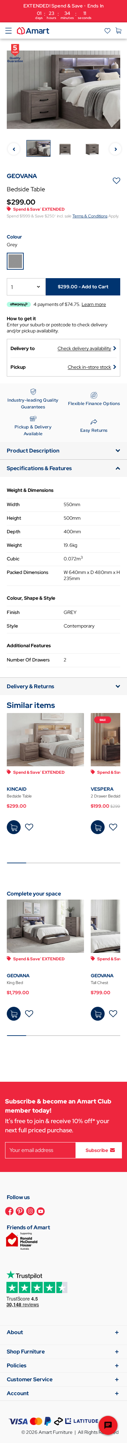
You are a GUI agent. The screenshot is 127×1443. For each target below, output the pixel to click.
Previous (14, 149)
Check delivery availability (84, 348)
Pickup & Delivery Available (33, 430)
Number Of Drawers (28, 660)
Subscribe (97, 1150)
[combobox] (26, 286)
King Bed (15, 982)
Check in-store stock (89, 367)
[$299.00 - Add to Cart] (14, 827)
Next (115, 149)
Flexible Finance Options (94, 403)
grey (12, 245)
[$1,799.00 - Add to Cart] (14, 1014)
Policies (16, 1365)
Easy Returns (94, 430)
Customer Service (29, 1379)
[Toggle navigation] (8, 30)
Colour (14, 237)
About (15, 1332)
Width (13, 504)
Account (18, 1393)
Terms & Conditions (89, 216)
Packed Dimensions (27, 572)
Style (12, 626)
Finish (13, 612)
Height (14, 518)
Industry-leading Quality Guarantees (32, 403)
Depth (13, 531)
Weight (14, 545)
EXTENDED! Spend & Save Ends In (63, 11)
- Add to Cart (83, 287)
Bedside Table (19, 796)
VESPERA (102, 789)
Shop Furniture (26, 1351)
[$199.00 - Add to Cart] (98, 827)
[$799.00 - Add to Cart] (98, 1014)
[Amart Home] (33, 30)
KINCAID (16, 789)
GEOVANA (18, 976)
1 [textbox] (12, 287)
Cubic (13, 559)
